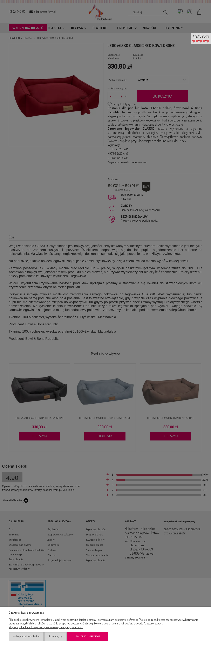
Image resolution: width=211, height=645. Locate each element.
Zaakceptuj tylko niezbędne (26, 636)
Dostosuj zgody (55, 636)
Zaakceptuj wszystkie (88, 636)
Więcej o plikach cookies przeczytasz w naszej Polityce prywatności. (46, 627)
